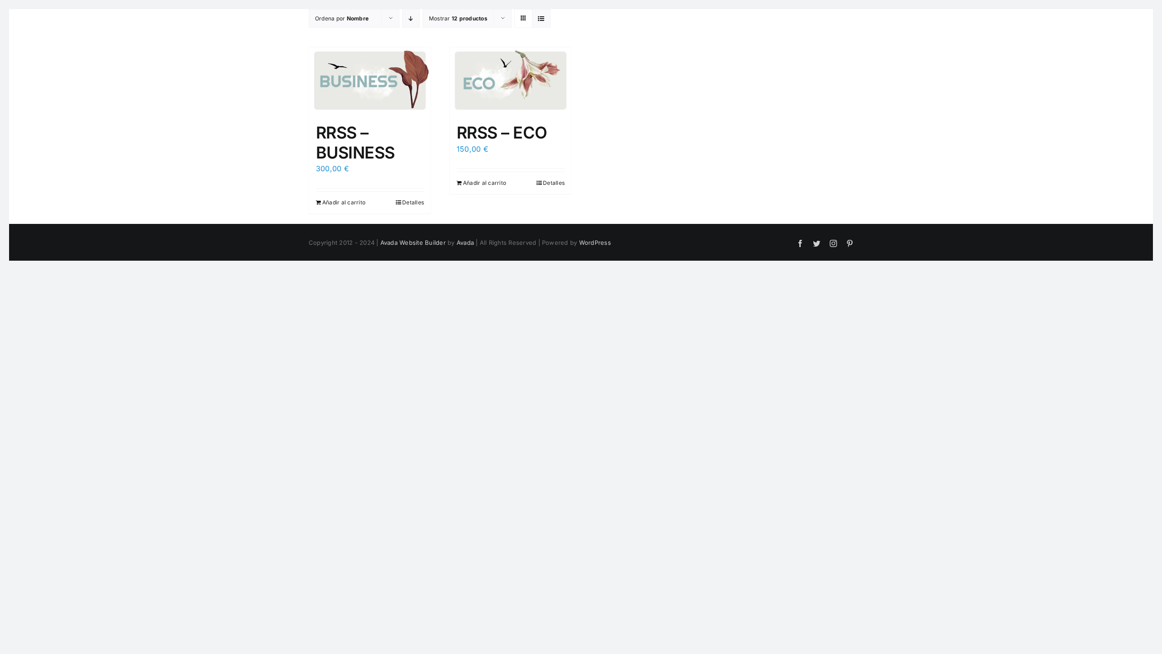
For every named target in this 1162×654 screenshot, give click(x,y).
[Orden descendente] (411, 18)
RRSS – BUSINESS (355, 142)
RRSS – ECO (502, 133)
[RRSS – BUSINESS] (370, 80)
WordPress (595, 242)
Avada (465, 242)
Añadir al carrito (343, 202)
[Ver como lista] (541, 18)
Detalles (413, 202)
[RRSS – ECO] (510, 80)
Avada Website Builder (413, 242)
